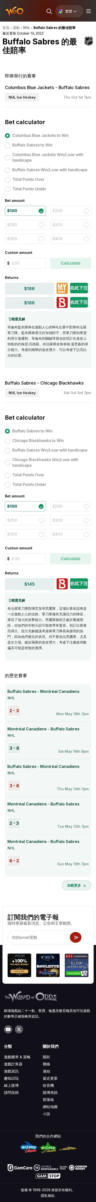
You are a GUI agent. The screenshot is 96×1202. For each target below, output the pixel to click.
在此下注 (79, 287)
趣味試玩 (11, 1078)
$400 (57, 238)
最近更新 (50, 1078)
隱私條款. (48, 1195)
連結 (46, 1071)
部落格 (48, 1099)
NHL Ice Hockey (22, 97)
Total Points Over (28, 179)
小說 (46, 1114)
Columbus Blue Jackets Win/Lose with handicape (47, 157)
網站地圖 (50, 1106)
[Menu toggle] (87, 11)
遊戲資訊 (11, 1071)
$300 (57, 224)
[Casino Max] (76, 966)
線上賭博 (11, 1085)
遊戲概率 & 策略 (17, 1057)
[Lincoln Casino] (48, 966)
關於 (46, 1057)
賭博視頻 (50, 1092)
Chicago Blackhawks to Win (38, 440)
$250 (12, 224)
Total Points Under (29, 188)
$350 (12, 238)
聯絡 (46, 1064)
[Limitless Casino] (19, 966)
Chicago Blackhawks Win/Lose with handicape (45, 462)
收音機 (48, 1085)
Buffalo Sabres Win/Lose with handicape (49, 169)
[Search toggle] (49, 11)
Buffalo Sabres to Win (32, 144)
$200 (57, 210)
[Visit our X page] (19, 1029)
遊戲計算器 (13, 1064)
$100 (12, 210)
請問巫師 (11, 1092)
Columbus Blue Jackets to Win (40, 135)
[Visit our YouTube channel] (8, 1029)
